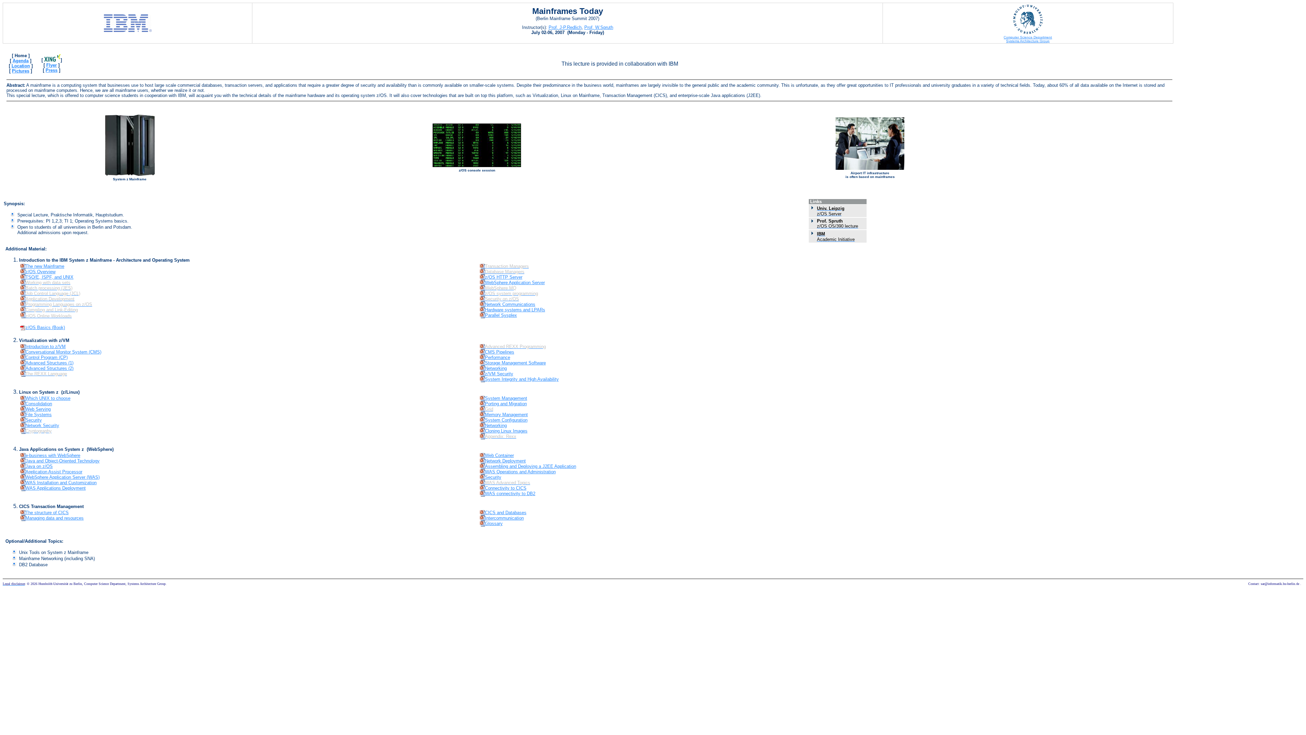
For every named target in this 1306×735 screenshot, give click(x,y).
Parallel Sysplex (501, 315)
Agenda (21, 60)
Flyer (51, 65)
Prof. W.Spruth (598, 27)
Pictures (20, 71)
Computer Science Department (1028, 37)
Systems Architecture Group (1028, 41)
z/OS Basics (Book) (45, 327)
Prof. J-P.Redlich (565, 27)
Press (51, 70)
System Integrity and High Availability (522, 379)
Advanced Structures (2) (49, 368)
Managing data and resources (55, 518)
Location (21, 65)
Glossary (494, 523)
